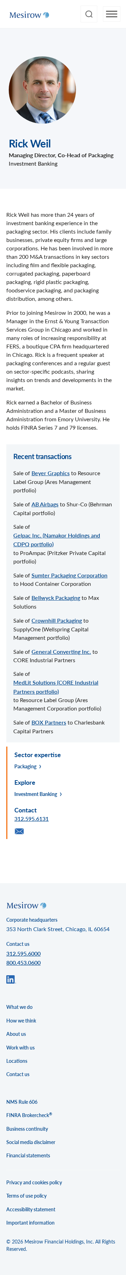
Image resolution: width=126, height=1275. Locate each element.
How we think (21, 1020)
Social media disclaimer (30, 1142)
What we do (19, 1007)
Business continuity (27, 1128)
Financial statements (28, 1155)
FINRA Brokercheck (29, 1114)
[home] (27, 14)
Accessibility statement (30, 1209)
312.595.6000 (23, 953)
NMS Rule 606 (21, 1102)
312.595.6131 (31, 818)
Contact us (17, 1074)
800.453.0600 (23, 962)
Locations (16, 1061)
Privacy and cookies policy (34, 1182)
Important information (30, 1222)
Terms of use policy (26, 1195)
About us (16, 1034)
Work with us (20, 1047)
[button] (111, 14)
